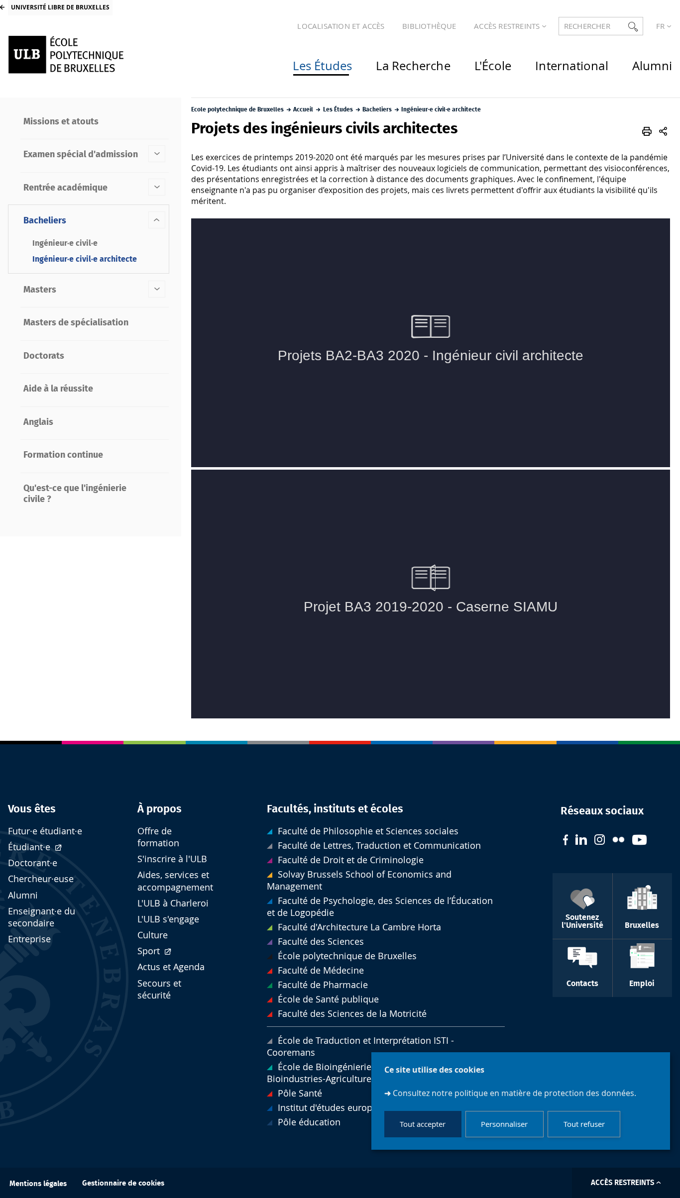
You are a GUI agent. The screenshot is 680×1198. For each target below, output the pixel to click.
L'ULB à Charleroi (173, 903)
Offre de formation (158, 837)
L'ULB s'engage (168, 919)
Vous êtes (32, 808)
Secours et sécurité (159, 989)
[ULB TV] (639, 841)
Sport (149, 951)
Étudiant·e (30, 847)
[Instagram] (599, 840)
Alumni (23, 895)
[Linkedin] (581, 840)
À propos (159, 808)
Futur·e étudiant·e (45, 831)
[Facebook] (565, 841)
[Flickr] (618, 840)
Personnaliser (504, 1124)
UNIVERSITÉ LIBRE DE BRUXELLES (60, 7)
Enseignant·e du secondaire (41, 917)
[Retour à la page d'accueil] (86, 54)
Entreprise (29, 939)
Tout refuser (584, 1124)
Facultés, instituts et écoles (335, 808)
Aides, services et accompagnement (175, 881)
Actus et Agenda (171, 967)
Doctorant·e (32, 863)
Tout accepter (423, 1124)
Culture (152, 935)
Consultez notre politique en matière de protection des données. (514, 1093)
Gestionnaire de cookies (123, 1183)
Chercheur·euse (41, 879)
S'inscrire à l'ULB (172, 859)
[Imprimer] (647, 131)
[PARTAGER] (663, 131)
